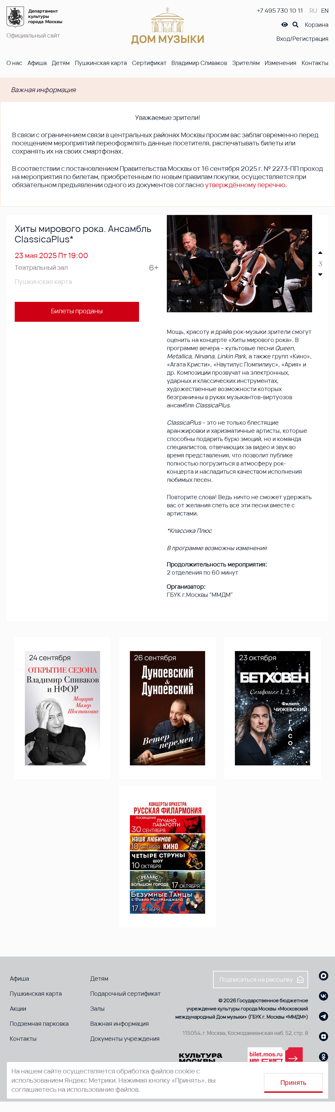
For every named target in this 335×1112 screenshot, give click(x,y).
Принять (293, 1082)
